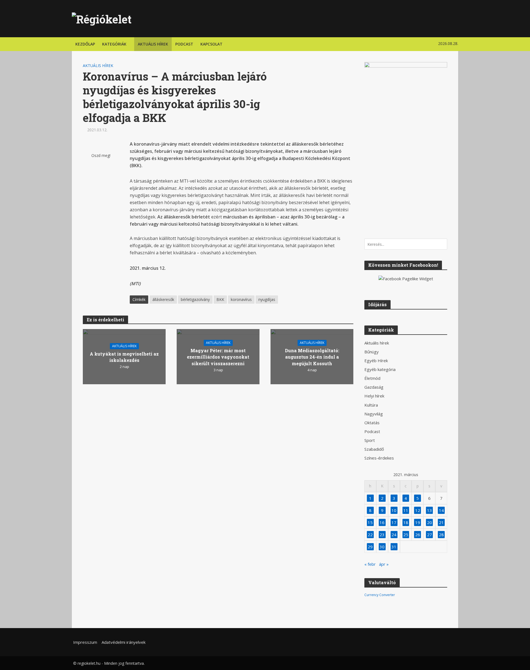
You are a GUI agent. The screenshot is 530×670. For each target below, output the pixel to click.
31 (393, 546)
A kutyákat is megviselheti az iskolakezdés (124, 357)
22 (370, 534)
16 (382, 522)
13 (429, 510)
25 (405, 534)
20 (429, 522)
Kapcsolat (211, 44)
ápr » (384, 564)
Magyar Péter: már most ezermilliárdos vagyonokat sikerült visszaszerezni (218, 357)
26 (417, 534)
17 (393, 522)
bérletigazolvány (195, 299)
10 (393, 510)
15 (370, 522)
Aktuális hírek (153, 44)
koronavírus (241, 299)
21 (441, 522)
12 (417, 510)
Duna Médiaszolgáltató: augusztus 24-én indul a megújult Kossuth (312, 357)
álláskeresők (163, 299)
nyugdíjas (266, 299)
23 (382, 534)
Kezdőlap (85, 44)
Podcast (184, 44)
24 (393, 534)
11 (405, 510)
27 (429, 534)
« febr (370, 564)
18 (405, 522)
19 (417, 522)
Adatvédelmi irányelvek (123, 642)
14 (441, 510)
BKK (220, 299)
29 (370, 546)
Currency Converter (379, 594)
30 (382, 546)
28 (441, 534)
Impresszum (85, 642)
